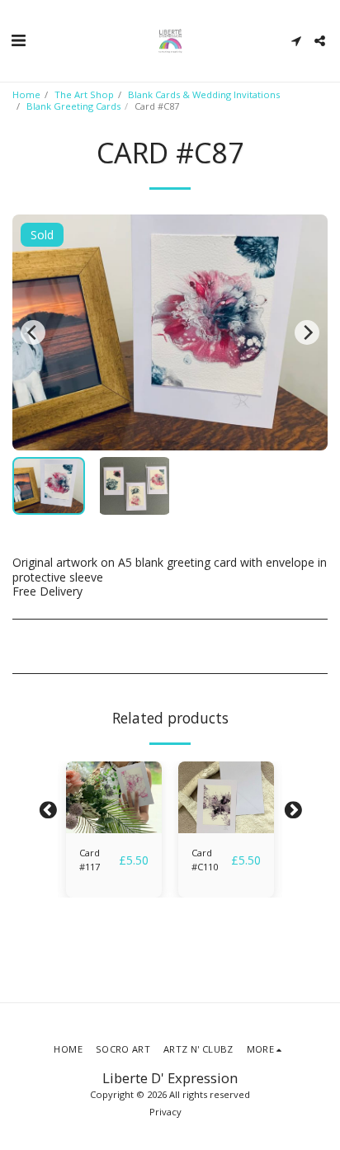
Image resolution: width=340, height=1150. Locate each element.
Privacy (165, 1111)
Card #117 (89, 859)
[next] (307, 332)
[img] (114, 797)
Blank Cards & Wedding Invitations (204, 94)
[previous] (33, 332)
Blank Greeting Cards (73, 106)
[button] (18, 40)
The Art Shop (84, 94)
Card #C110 (204, 859)
